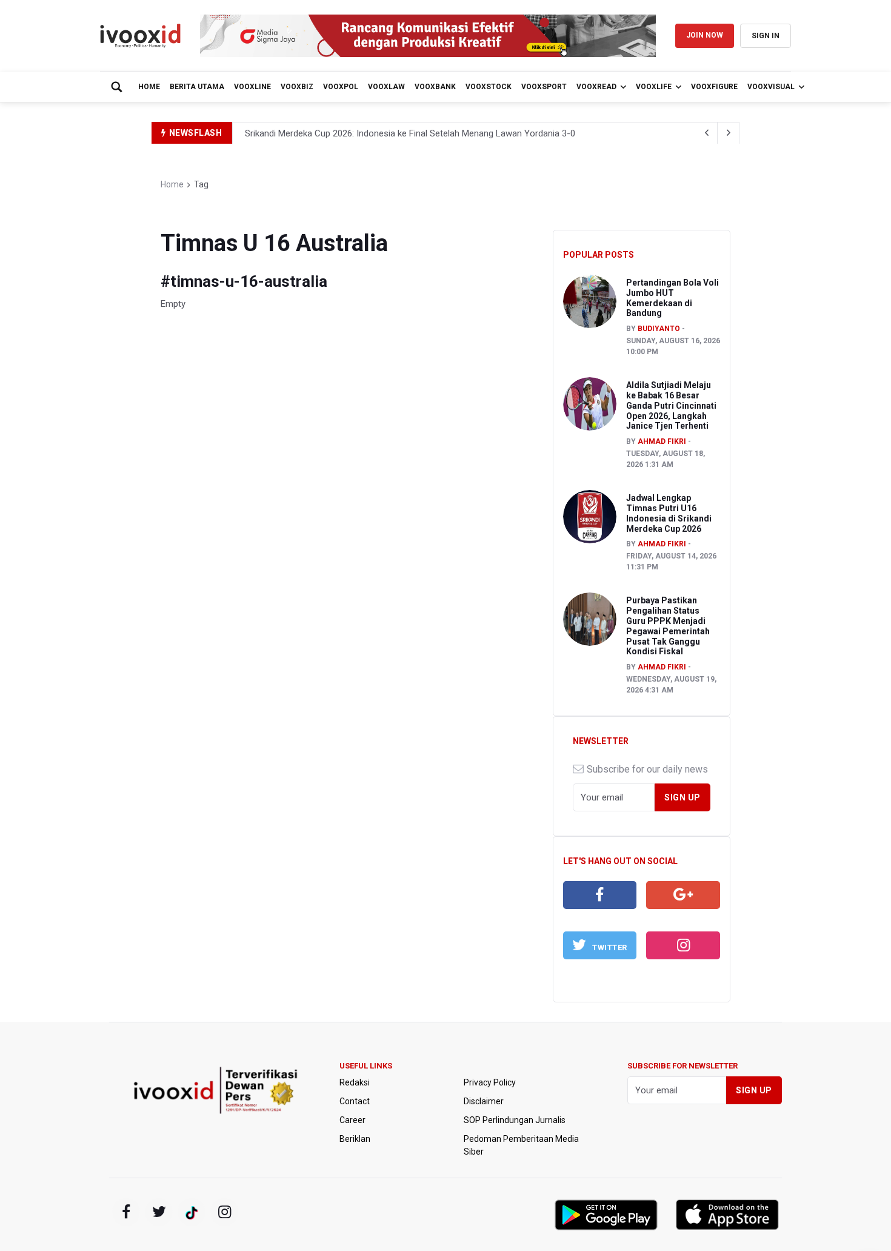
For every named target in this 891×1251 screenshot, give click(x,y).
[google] (683, 895)
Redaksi (354, 1082)
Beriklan (354, 1139)
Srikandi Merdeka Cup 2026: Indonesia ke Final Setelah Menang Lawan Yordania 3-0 (410, 133)
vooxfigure (714, 86)
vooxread (596, 86)
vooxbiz (297, 86)
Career (352, 1120)
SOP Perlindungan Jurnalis (515, 1120)
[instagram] (683, 945)
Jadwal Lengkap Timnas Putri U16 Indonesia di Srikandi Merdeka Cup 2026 (669, 513)
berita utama (197, 86)
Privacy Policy (490, 1082)
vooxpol (340, 86)
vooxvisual (771, 86)
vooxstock (489, 86)
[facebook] (600, 895)
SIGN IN (765, 36)
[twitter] (159, 1212)
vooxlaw (386, 86)
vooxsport (544, 86)
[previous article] (728, 133)
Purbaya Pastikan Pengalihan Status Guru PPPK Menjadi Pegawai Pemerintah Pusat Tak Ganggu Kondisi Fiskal (668, 625)
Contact (354, 1101)
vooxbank (435, 86)
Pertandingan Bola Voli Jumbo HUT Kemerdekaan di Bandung (672, 298)
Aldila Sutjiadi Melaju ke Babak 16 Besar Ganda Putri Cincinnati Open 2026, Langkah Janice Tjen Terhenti (671, 405)
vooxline (252, 86)
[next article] (707, 133)
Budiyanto (659, 328)
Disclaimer (484, 1101)
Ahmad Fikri (662, 441)
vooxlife (654, 86)
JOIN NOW (704, 35)
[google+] (191, 1212)
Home (149, 86)
